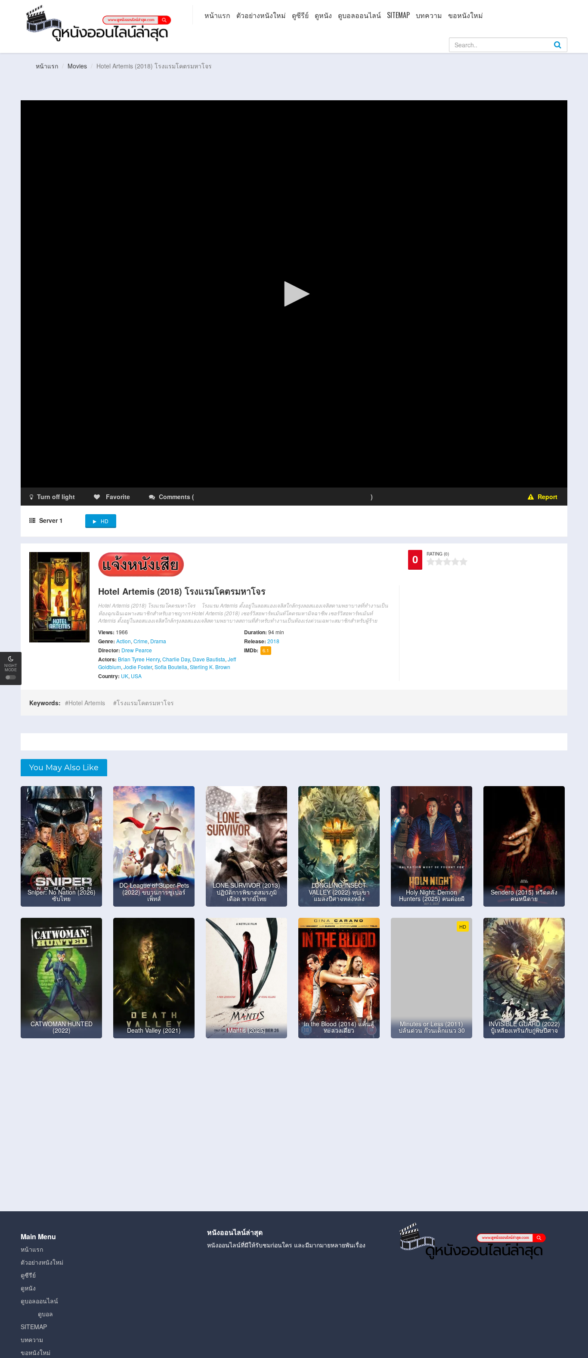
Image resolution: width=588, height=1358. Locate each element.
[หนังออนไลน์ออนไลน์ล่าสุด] (100, 22)
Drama (158, 641)
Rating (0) (438, 554)
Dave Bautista (208, 659)
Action (123, 641)
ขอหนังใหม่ (465, 15)
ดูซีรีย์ (300, 15)
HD (104, 521)
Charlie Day (176, 659)
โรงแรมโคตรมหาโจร (145, 702)
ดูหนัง (323, 15)
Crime (140, 641)
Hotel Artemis (86, 702)
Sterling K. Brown (210, 666)
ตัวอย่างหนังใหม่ (261, 15)
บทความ (429, 15)
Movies (77, 66)
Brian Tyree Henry (139, 659)
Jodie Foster (138, 666)
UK (124, 675)
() (246, 496)
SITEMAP (398, 15)
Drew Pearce (136, 650)
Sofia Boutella (171, 666)
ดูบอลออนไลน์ (359, 15)
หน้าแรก (217, 15)
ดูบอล (45, 1313)
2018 (273, 641)
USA (136, 675)
